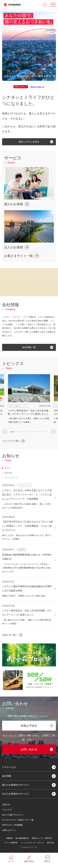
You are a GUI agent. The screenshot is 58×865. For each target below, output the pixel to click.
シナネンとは (9, 767)
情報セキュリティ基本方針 (42, 838)
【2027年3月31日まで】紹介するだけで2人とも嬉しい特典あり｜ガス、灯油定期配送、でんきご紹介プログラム (27, 525)
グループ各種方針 (11, 843)
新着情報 (8, 473)
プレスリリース (11, 478)
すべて (7, 468)
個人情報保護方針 (22, 838)
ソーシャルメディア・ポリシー (32, 843)
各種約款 (9, 838)
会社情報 (6, 776)
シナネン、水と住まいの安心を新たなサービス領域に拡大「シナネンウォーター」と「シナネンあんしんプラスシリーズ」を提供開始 (27, 494)
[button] (4, 431)
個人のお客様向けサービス (15, 785)
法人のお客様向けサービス (15, 794)
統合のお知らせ (37, 87)
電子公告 (50, 843)
